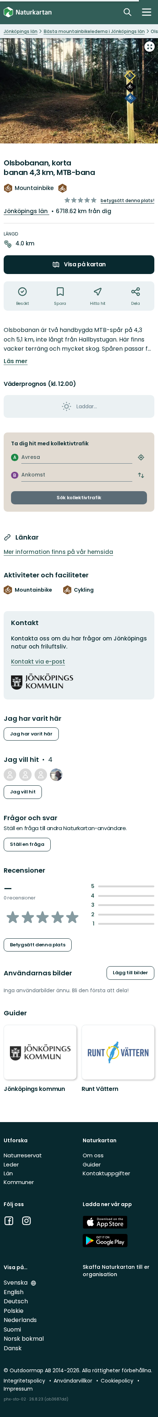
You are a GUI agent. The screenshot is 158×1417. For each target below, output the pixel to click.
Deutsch (16, 1301)
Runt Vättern (100, 1089)
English (14, 1292)
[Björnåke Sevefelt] (41, 774)
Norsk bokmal (24, 1338)
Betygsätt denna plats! (127, 200)
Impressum (18, 1388)
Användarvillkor (74, 1380)
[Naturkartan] (27, 12)
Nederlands (20, 1320)
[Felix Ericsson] (25, 774)
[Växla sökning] (127, 12)
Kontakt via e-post (38, 661)
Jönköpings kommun (34, 1089)
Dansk (13, 1348)
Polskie (14, 1311)
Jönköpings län (26, 211)
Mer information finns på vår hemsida (58, 552)
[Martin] (56, 774)
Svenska (16, 1282)
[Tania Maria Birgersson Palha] (10, 774)
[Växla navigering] (146, 12)
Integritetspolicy (25, 1380)
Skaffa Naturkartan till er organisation (116, 1270)
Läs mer (16, 361)
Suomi (12, 1329)
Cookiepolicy (118, 1380)
